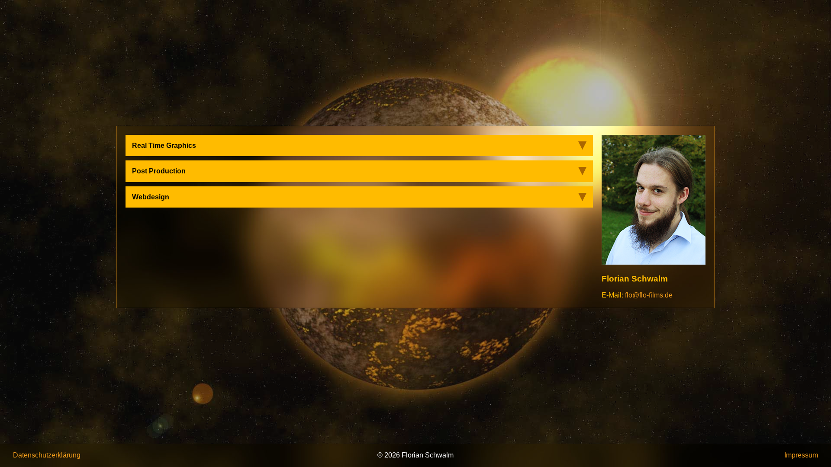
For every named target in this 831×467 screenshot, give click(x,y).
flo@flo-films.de (649, 295)
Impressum (801, 455)
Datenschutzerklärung (47, 455)
